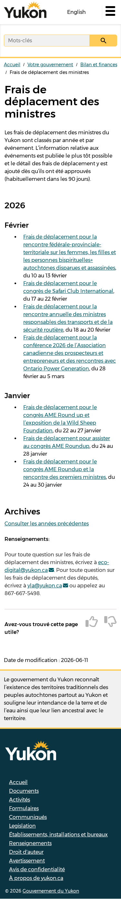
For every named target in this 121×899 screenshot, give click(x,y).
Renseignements (30, 843)
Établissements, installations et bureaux (58, 835)
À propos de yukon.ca (36, 878)
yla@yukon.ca (44, 586)
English (76, 12)
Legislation (22, 826)
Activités (19, 800)
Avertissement (27, 861)
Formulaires (24, 808)
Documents (24, 791)
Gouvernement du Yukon (51, 891)
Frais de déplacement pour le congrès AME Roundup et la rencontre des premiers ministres (64, 469)
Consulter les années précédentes (47, 524)
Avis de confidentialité (37, 869)
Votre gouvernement (50, 64)
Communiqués (28, 817)
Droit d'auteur (26, 852)
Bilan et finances (98, 64)
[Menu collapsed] (109, 12)
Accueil (12, 64)
